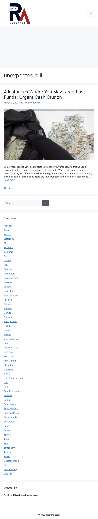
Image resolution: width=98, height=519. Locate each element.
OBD (6, 382)
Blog (6, 243)
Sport (6, 426)
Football (8, 308)
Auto (6, 230)
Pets (6, 387)
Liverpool (8, 352)
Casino (7, 260)
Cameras (8, 252)
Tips (9, 188)
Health (7, 326)
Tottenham (9, 448)
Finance (8, 304)
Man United (10, 360)
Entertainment (11, 295)
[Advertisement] (49, 47)
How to (7, 334)
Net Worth (9, 369)
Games (7, 313)
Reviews (8, 395)
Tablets (7, 434)
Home (7, 330)
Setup (7, 400)
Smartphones (11, 408)
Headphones (10, 321)
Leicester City (11, 347)
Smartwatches (11, 413)
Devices (8, 282)
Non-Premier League (14, 378)
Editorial (8, 286)
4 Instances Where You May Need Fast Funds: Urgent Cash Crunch (44, 94)
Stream (7, 430)
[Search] (45, 203)
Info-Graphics (11, 339)
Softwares (9, 421)
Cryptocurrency (11, 278)
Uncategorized (11, 461)
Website (8, 474)
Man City (8, 356)
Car (5, 256)
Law (6, 343)
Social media (10, 417)
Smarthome (10, 404)
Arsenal (8, 225)
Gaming (8, 317)
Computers (9, 273)
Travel (7, 456)
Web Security (10, 469)
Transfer (8, 452)
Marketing (9, 365)
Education (9, 291)
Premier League (12, 391)
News (7, 374)
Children (8, 269)
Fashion (8, 299)
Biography (9, 239)
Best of (7, 234)
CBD (6, 265)
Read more (9, 180)
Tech (6, 439)
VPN (6, 465)
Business (8, 247)
